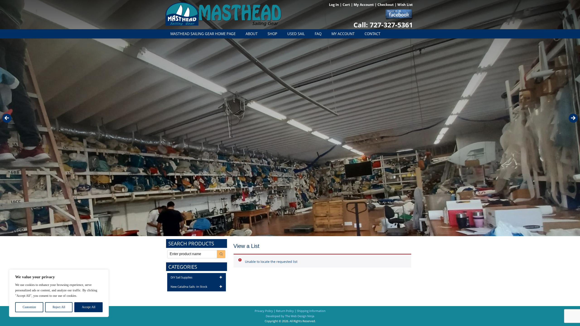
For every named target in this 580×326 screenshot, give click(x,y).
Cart (347, 4)
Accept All (88, 307)
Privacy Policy (264, 311)
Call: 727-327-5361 (383, 24)
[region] (59, 293)
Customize (29, 307)
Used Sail (296, 33)
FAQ (318, 33)
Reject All (59, 307)
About (252, 33)
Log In (334, 4)
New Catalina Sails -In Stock (189, 287)
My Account (364, 4)
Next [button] (573, 118)
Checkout (386, 4)
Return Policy (285, 311)
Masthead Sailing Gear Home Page (203, 33)
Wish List (405, 4)
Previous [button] (6, 118)
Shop (272, 33)
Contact (372, 33)
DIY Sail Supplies (181, 277)
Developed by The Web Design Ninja (290, 316)
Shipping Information (311, 311)
